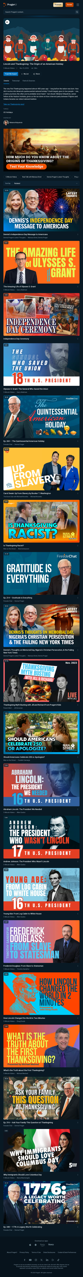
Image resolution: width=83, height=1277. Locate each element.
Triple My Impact (11, 74)
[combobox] (46, 183)
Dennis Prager (43, 237)
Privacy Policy (24, 1252)
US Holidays (8, 112)
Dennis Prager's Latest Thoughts (58, 177)
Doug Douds (21, 1021)
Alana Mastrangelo (23, 1178)
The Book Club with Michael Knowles (15, 496)
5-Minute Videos (9, 68)
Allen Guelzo (21, 812)
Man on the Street (9, 549)
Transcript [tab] (16, 81)
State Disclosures (49, 1252)
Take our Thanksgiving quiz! (13, 104)
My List (26, 74)
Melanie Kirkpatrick (16, 122)
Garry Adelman (22, 290)
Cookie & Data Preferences (67, 1252)
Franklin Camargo (24, 760)
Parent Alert (7, 708)
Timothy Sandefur (23, 969)
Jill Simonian (18, 708)
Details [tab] (6, 81)
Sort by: (8, 183)
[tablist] (41, 81)
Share (38, 74)
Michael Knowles (36, 496)
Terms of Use (36, 1252)
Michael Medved (22, 1073)
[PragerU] (10, 5)
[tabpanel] (41, 106)
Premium (58, 5)
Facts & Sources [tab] (29, 81)
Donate (69, 5)
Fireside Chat (7, 444)
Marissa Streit (32, 237)
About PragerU (12, 1252)
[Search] (77, 12)
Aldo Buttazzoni (23, 549)
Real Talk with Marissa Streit (32, 177)
